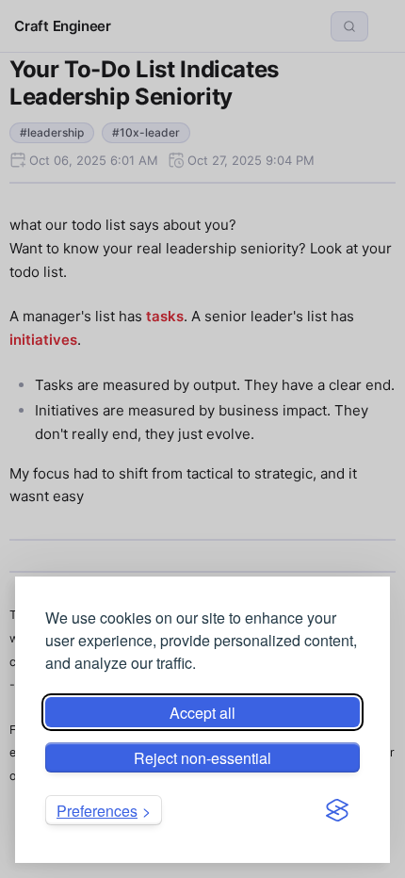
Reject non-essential (202, 758)
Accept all (202, 713)
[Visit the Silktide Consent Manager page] (337, 810)
